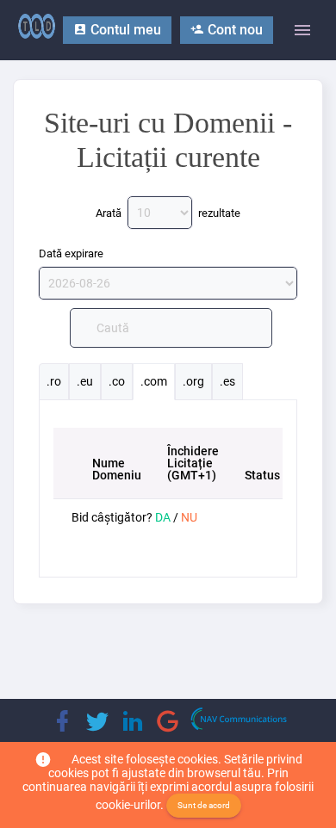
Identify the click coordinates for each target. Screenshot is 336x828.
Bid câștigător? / (134, 517)
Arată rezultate (168, 213)
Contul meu (124, 30)
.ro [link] (54, 381)
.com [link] (153, 381)
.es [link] (227, 381)
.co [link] (117, 381)
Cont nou (233, 30)
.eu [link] (85, 381)
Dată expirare (71, 253)
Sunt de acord (203, 805)
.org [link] (193, 381)
